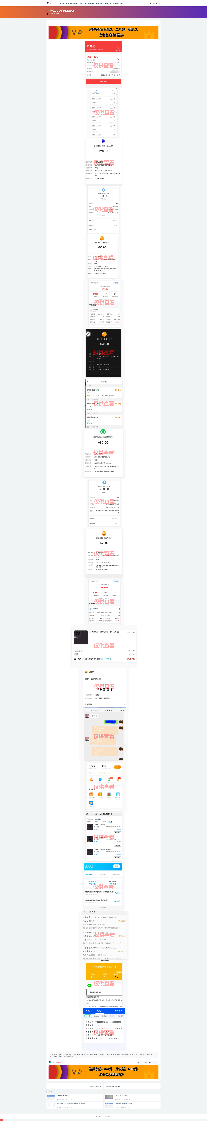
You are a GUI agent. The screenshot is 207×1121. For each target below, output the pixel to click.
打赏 (140, 1062)
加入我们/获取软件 (119, 3)
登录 (159, 3)
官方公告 (83, 3)
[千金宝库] (47, 14)
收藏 (145, 1062)
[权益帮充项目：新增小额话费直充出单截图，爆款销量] (51, 1105)
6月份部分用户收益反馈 (63, 1095)
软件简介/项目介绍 (73, 3)
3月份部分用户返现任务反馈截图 (123, 1103)
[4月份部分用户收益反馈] (109, 1097)
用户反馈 (100, 3)
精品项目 (92, 3)
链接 (156, 1062)
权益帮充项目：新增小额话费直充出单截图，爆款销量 (71, 1103)
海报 (151, 1062)
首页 (63, 3)
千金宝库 (56, 1062)
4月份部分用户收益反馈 (121, 1095)
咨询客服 (108, 3)
